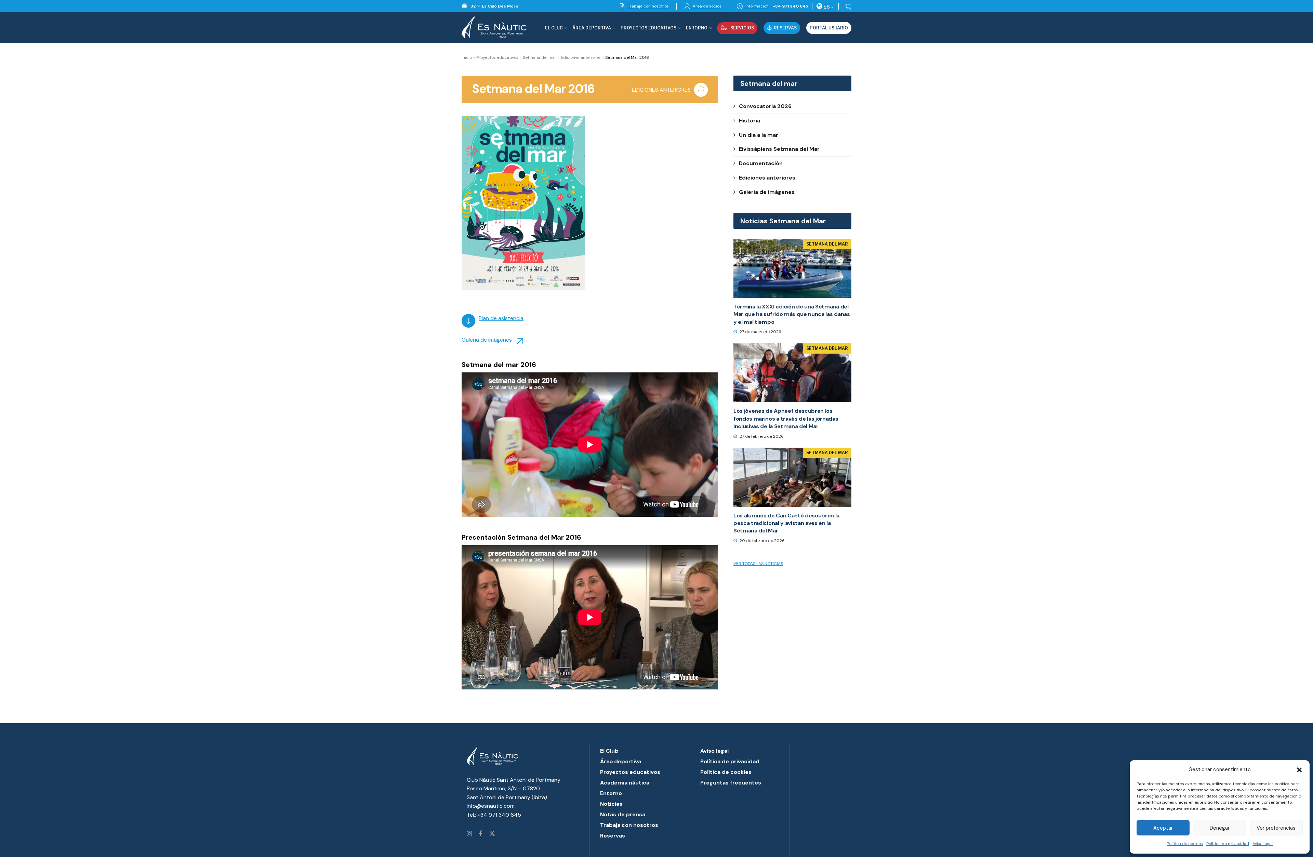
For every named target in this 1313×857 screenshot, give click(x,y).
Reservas (785, 27)
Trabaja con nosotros (648, 6)
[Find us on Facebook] (480, 834)
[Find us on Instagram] (469, 834)
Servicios (742, 27)
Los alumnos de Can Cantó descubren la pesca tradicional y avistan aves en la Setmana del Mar (786, 523)
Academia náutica (624, 782)
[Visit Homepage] (494, 27)
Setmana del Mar (827, 244)
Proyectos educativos (497, 57)
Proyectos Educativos (648, 27)
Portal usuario (829, 27)
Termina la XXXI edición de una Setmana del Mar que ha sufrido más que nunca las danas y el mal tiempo (791, 314)
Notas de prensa (622, 814)
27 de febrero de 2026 (761, 436)
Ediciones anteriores (581, 57)
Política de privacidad (1227, 843)
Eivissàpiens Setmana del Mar (779, 149)
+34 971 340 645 (790, 6)
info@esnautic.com (491, 805)
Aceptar (1163, 828)
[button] (1299, 769)
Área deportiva (591, 27)
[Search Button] (847, 6)
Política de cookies (1185, 843)
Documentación (761, 163)
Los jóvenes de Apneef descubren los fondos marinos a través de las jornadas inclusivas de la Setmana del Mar (785, 418)
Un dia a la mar (758, 135)
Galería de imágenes (487, 339)
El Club (554, 27)
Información (756, 6)
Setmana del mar (539, 57)
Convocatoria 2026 (765, 106)
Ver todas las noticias (758, 563)
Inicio (467, 57)
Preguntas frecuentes (730, 782)
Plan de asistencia (501, 318)
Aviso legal (1262, 843)
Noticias (611, 803)
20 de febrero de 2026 (762, 540)
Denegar (1220, 828)
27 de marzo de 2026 (760, 331)
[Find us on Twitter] (492, 834)
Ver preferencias (1276, 828)
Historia (749, 120)
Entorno (696, 27)
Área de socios (706, 6)
